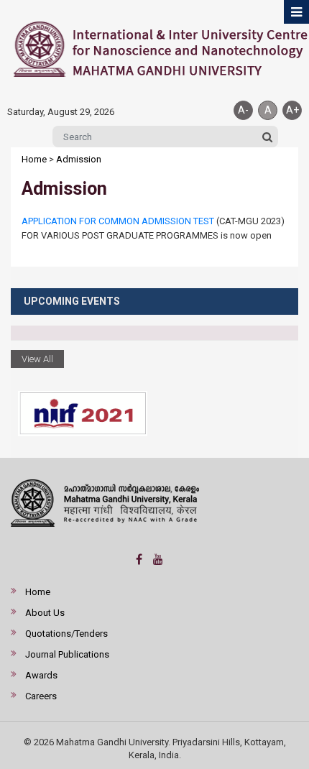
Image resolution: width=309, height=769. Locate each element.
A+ (292, 110)
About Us (45, 612)
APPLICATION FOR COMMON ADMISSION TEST (118, 221)
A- (243, 110)
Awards (41, 675)
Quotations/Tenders (66, 633)
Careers (41, 696)
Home (34, 159)
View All (37, 359)
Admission (78, 159)
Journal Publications (67, 654)
